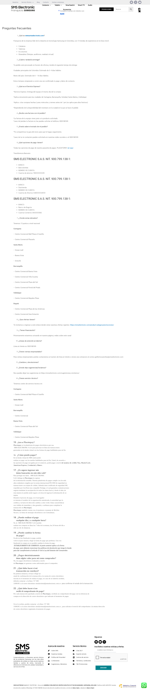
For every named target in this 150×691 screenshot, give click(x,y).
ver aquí (70, 148)
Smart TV (81, 5)
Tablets (57, 5)
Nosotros (15, 2)
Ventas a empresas (58, 2)
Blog (38, 2)
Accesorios (67, 10)
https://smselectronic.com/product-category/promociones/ (92, 325)
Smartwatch (70, 5)
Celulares (45, 5)
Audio (90, 5)
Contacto (46, 2)
